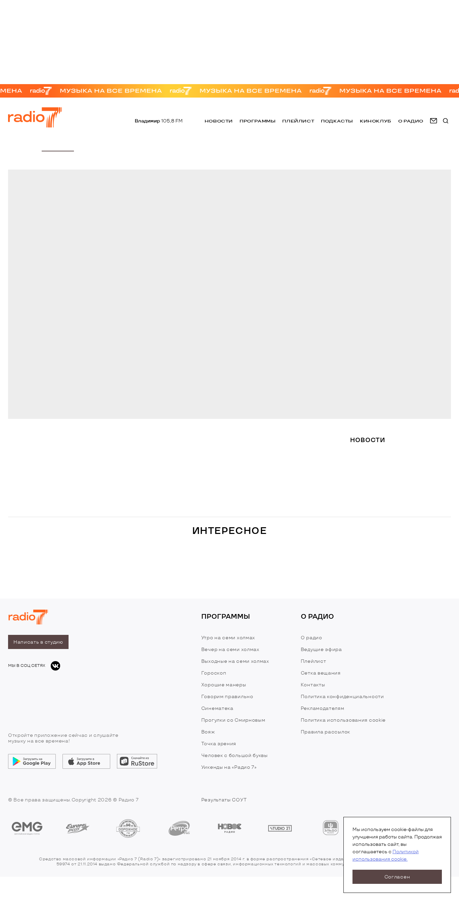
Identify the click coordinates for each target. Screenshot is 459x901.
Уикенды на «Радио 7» (229, 767)
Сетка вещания (321, 673)
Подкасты (337, 121)
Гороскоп (213, 673)
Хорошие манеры (223, 685)
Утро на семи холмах (228, 638)
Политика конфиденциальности (342, 696)
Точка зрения (218, 744)
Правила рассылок (325, 732)
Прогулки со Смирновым (233, 720)
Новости (219, 121)
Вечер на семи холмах (230, 649)
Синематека (217, 708)
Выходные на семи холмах (235, 661)
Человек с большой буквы (234, 755)
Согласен (397, 877)
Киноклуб (375, 121)
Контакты (313, 685)
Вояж (208, 732)
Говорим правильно (227, 696)
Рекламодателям (322, 708)
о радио (410, 121)
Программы (258, 121)
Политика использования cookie (343, 720)
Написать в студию (38, 642)
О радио (311, 638)
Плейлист (298, 121)
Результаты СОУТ (224, 800)
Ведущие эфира (321, 649)
